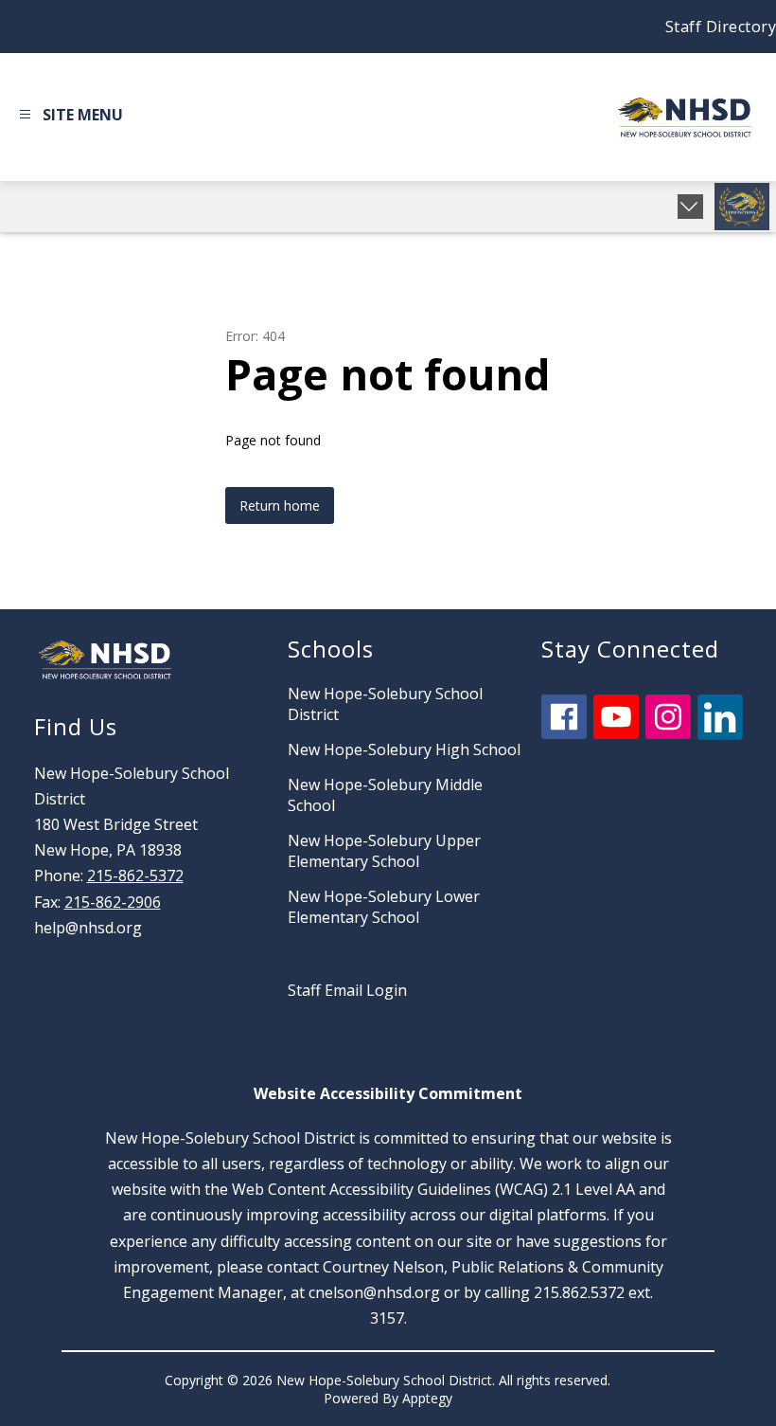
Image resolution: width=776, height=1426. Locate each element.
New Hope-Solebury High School (404, 749)
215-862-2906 (112, 902)
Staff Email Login (347, 990)
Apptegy (427, 1398)
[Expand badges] (690, 206)
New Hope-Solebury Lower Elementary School (384, 907)
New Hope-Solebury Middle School (385, 795)
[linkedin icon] (720, 734)
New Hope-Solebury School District (385, 704)
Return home (279, 505)
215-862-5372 (135, 875)
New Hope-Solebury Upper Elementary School (384, 851)
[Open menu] (68, 117)
